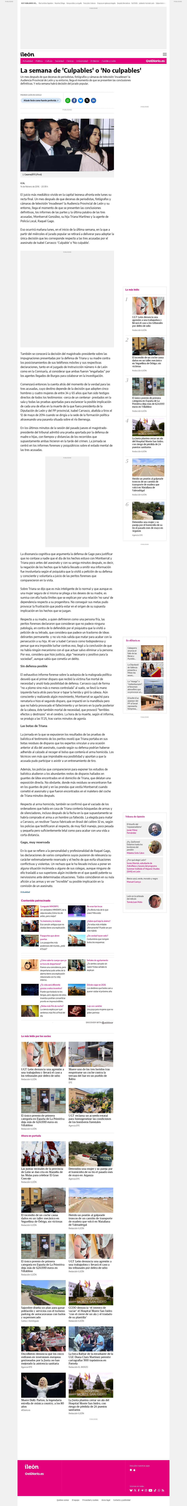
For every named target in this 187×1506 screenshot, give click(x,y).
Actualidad (28, 61)
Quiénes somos (63, 1500)
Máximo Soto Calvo (135, 853)
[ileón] (41, 1467)
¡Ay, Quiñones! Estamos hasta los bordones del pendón (135, 846)
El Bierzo (95, 61)
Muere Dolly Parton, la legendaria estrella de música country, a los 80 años (42, 1403)
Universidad (82, 61)
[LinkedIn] (93, 100)
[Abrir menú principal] (165, 54)
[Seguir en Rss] (163, 1490)
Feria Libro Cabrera (89, 3)
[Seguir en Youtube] (150, 1490)
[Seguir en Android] (131, 1470)
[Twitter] (87, 100)
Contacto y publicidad (121, 1500)
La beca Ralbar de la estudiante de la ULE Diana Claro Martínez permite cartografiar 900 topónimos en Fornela (91, 1358)
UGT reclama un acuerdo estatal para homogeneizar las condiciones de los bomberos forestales (90, 1119)
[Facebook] (74, 100)
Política (39, 61)
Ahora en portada (31, 1135)
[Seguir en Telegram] (142, 1490)
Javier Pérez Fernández (132, 831)
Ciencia (70, 61)
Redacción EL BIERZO (78, 1367)
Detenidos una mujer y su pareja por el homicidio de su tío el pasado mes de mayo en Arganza (91, 1172)
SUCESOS (134, 3)
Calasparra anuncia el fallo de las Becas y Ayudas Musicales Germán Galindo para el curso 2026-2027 (133, 653)
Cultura (48, 61)
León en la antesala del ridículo (135, 897)
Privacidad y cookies (90, 1500)
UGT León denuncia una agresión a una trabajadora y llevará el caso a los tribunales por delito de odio (42, 1072)
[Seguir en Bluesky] (131, 1490)
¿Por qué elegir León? (136, 860)
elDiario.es (25, 1410)
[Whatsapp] (67, 100)
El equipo (75, 1500)
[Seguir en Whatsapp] (159, 1490)
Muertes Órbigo (60, 3)
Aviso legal (106, 1500)
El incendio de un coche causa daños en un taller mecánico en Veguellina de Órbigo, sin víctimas (41, 1218)
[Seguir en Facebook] (139, 1490)
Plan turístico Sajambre (46, 3)
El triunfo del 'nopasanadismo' (134, 825)
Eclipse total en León (162, 3)
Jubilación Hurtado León (146, 3)
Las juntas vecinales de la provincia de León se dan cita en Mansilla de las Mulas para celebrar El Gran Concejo (42, 1173)
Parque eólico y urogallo (74, 3)
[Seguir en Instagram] (146, 1490)
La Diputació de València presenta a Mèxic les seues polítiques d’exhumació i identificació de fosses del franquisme (134, 670)
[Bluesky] (80, 100)
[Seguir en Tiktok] (155, 1490)
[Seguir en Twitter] (135, 1490)
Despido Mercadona (123, 3)
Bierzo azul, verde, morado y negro (142, 878)
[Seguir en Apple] (134, 1470)
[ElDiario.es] (155, 61)
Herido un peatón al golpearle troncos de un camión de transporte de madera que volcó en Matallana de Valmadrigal (90, 1219)
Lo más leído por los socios (36, 1036)
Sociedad (59, 61)
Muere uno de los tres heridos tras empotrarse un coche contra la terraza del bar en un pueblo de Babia (89, 1074)
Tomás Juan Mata (134, 902)
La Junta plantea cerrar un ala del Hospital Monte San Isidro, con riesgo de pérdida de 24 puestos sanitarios (89, 1404)
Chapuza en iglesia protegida (106, 3)
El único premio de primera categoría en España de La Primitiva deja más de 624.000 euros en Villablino (42, 1120)
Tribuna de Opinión (135, 816)
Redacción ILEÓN (29, 1079)
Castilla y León (109, 61)
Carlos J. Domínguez (30, 1321)
